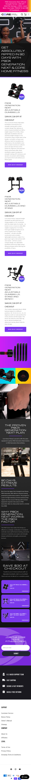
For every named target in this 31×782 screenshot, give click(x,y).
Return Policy (5, 717)
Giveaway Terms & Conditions (11, 755)
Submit (16, 653)
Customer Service (7, 713)
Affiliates (4, 738)
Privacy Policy (6, 751)
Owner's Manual (6, 721)
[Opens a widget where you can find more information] (24, 777)
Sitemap (4, 724)
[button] (28, 14)
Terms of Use (5, 747)
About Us (4, 734)
